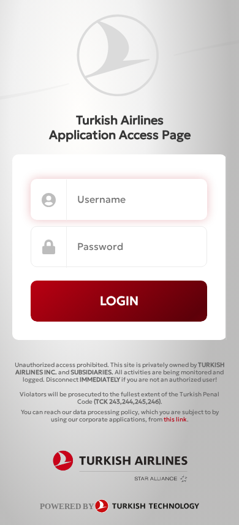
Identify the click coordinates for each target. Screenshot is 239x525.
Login (119, 301)
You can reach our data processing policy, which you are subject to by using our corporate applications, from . (120, 415)
